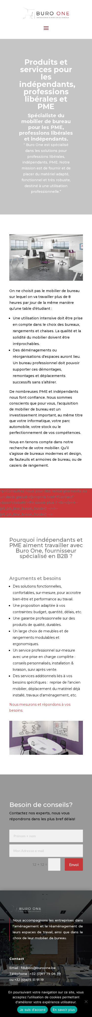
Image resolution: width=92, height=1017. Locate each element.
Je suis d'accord (32, 1010)
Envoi (74, 864)
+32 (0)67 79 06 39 (45, 974)
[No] (85, 1001)
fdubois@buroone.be (38, 968)
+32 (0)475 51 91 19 (29, 980)
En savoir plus (64, 1010)
